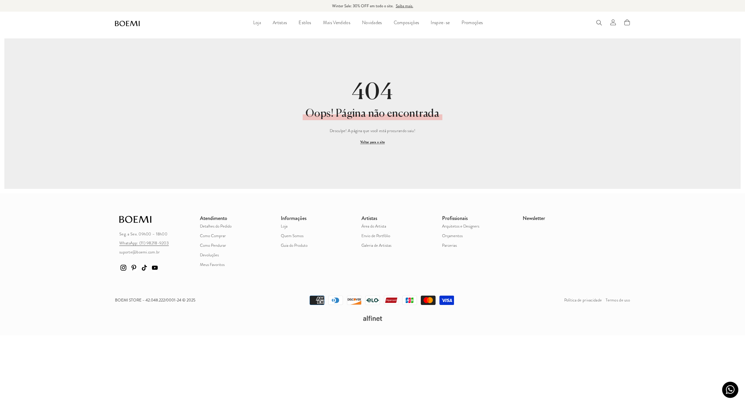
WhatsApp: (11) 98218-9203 (144, 243)
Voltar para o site (372, 142)
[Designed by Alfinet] (372, 318)
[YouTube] (155, 268)
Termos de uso (618, 300)
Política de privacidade (583, 300)
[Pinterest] (134, 268)
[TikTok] (144, 268)
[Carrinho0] (627, 22)
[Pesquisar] (599, 22)
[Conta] (613, 22)
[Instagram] (123, 268)
